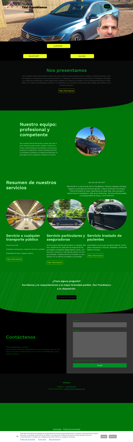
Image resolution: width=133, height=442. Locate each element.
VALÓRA (82, 56)
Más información (66, 91)
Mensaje (76, 330)
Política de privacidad (71, 429)
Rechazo (113, 436)
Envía (99, 365)
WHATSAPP (35, 56)
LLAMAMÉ (58, 46)
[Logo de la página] (36, 11)
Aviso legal (57, 429)
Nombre (76, 321)
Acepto (103, 436)
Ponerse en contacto (67, 297)
